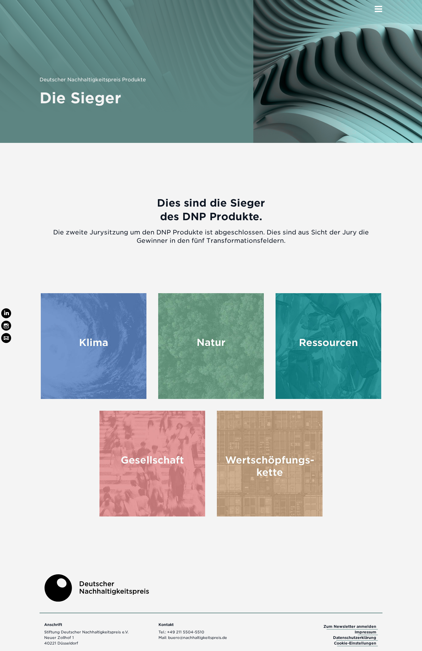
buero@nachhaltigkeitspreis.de (197, 637)
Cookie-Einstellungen (355, 643)
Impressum (365, 632)
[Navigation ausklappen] (378, 7)
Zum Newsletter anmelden (349, 626)
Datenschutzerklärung (354, 637)
